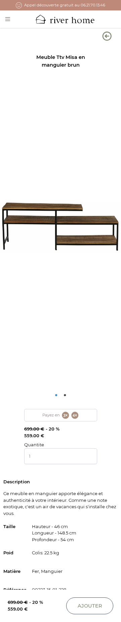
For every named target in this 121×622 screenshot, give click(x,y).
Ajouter (90, 606)
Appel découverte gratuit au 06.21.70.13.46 (64, 5)
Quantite (34, 444)
